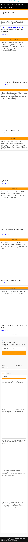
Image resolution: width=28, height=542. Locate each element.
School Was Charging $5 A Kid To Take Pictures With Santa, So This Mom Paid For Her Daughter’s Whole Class (14, 245)
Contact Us (5, 367)
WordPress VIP (8, 540)
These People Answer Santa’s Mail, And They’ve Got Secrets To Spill (13, 292)
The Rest (10, 7)
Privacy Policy (19, 363)
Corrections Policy (11, 539)
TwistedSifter (17, 538)
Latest (3, 373)
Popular (9, 373)
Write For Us (18, 365)
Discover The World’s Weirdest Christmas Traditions (12, 23)
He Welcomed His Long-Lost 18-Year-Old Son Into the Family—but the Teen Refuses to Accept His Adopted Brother (13, 411)
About (3, 363)
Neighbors (14, 4)
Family (8, 4)
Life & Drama (21, 4)
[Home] (14, 1)
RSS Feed (13, 540)
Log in (16, 540)
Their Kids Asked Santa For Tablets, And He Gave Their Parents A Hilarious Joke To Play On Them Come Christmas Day (13, 194)
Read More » (5, 34)
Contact (21, 538)
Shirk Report (3, 7)
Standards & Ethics (4, 539)
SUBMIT (4, 365)
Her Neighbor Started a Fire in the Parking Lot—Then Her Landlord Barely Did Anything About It (14, 442)
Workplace (3, 4)
